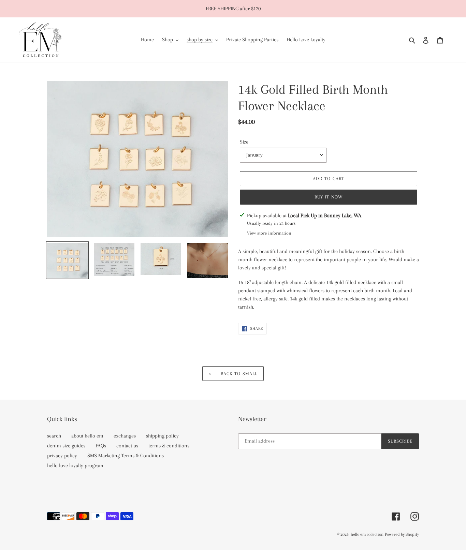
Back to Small (238, 373)
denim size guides (66, 446)
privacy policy (62, 455)
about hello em (87, 436)
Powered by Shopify (402, 534)
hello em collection (367, 534)
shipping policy (162, 436)
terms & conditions (168, 446)
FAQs (101, 446)
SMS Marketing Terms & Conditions (125, 455)
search (54, 436)
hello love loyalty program (75, 465)
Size (244, 142)
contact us (127, 446)
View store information (269, 233)
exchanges (125, 436)
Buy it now (329, 196)
